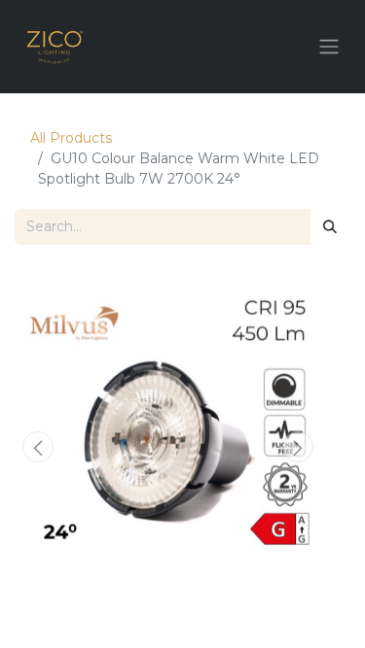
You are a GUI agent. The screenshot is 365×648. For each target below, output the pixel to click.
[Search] (330, 227)
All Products (71, 138)
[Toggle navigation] (329, 47)
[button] (37, 446)
